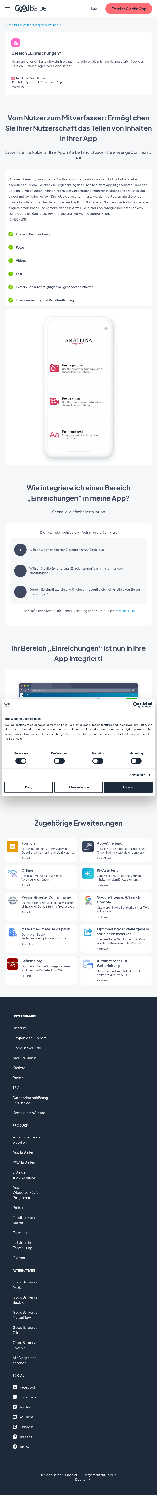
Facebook (28, 1387)
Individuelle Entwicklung (22, 1245)
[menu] (7, 8)
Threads (26, 1437)
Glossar (19, 1257)
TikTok (25, 1447)
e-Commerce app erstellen (27, 1139)
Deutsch (81, 1479)
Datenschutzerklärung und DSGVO (30, 1100)
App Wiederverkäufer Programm (26, 1192)
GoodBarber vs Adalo (25, 1284)
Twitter (25, 1407)
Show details (136, 775)
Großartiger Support (29, 1038)
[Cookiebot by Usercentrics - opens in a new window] (136, 705)
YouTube (26, 1417)
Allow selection (78, 787)
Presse (18, 1077)
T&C (16, 1087)
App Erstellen (23, 1152)
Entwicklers (22, 1232)
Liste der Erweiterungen (24, 1174)
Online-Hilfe (126, 611)
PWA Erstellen (24, 1162)
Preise (18, 1207)
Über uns (20, 1028)
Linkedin (26, 1427)
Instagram (28, 1397)
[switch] (59, 761)
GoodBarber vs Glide (25, 1330)
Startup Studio (24, 1058)
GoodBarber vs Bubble (25, 1299)
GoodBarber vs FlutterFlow (25, 1315)
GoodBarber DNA (27, 1048)
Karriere (19, 1068)
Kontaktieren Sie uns (29, 1113)
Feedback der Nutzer (24, 1220)
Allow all (128, 787)
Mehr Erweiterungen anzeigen (34, 24)
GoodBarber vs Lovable (25, 1345)
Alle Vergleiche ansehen (25, 1360)
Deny (28, 787)
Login (95, 9)
